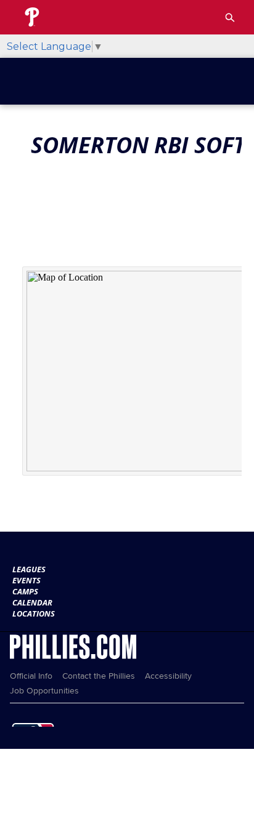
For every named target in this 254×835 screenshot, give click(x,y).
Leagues (29, 569)
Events (26, 580)
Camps (25, 591)
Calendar (32, 602)
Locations (33, 613)
